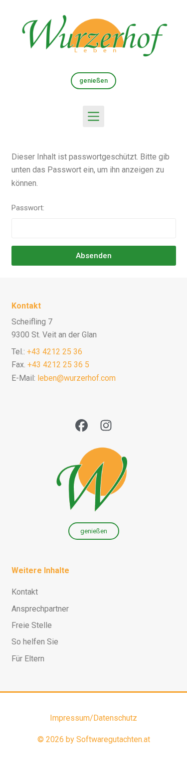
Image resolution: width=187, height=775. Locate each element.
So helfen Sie (34, 641)
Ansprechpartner (40, 609)
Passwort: (27, 207)
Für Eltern (27, 658)
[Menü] (93, 116)
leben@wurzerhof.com (76, 378)
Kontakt (26, 305)
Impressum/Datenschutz (93, 718)
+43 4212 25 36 (54, 351)
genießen (93, 80)
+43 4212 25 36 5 (58, 364)
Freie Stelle (31, 625)
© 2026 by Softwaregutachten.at (93, 739)
